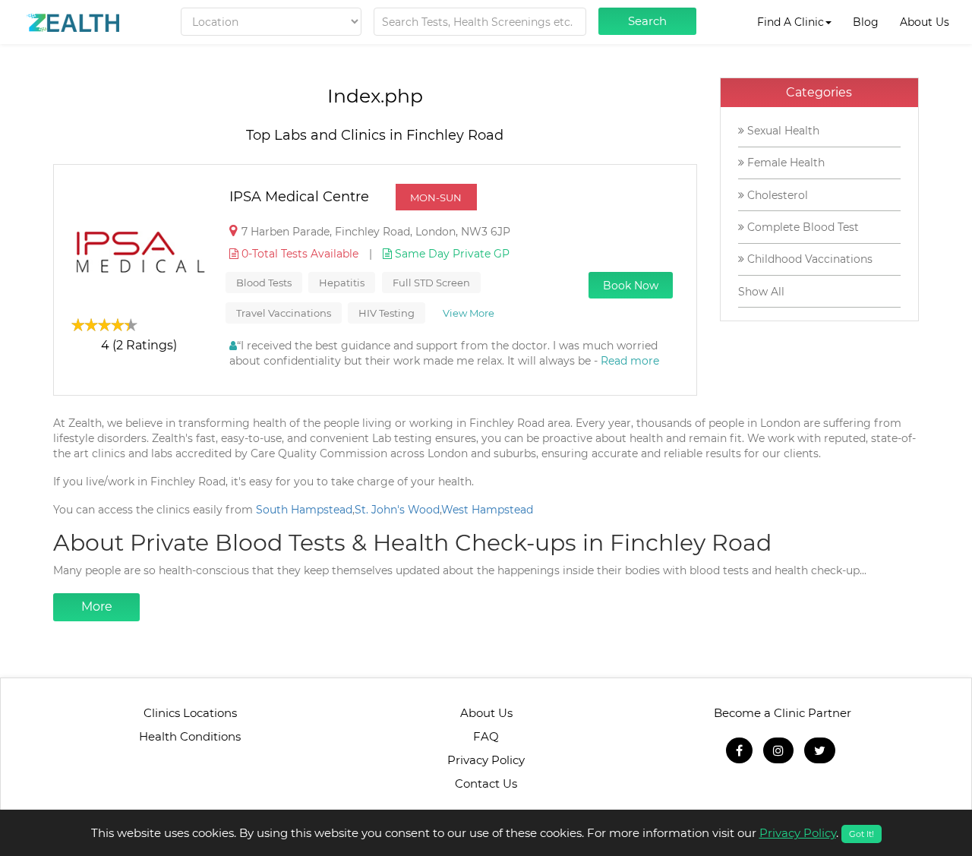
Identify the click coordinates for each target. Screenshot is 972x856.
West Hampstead (487, 509)
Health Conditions (190, 736)
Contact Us (486, 783)
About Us (924, 22)
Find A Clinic (790, 22)
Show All (761, 291)
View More (468, 313)
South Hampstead (304, 509)
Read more (630, 361)
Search (647, 21)
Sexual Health (781, 130)
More (96, 606)
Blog (866, 22)
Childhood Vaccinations (808, 259)
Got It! (861, 834)
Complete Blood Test (801, 227)
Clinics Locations (190, 713)
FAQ (486, 736)
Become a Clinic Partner (782, 713)
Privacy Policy (486, 760)
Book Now (630, 285)
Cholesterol (776, 195)
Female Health (784, 162)
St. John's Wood (397, 509)
